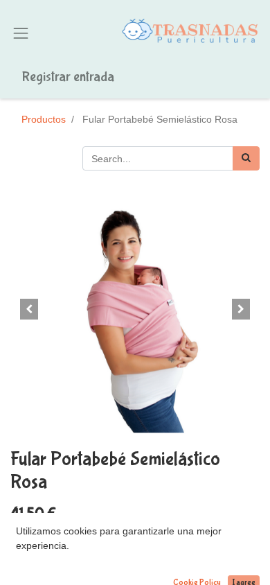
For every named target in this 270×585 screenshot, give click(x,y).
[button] (29, 309)
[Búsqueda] (246, 158)
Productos (43, 119)
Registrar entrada (68, 77)
